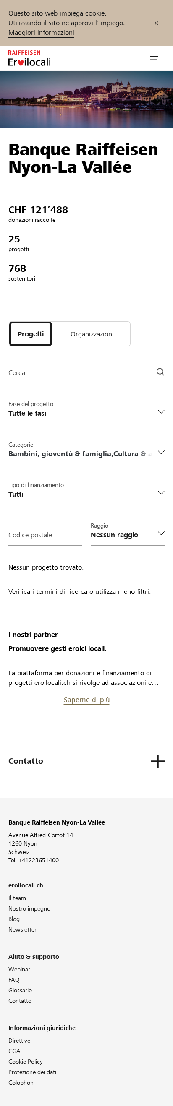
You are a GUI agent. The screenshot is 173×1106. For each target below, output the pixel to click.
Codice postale (30, 535)
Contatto (19, 1000)
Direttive (19, 1040)
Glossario (20, 990)
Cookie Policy (25, 1061)
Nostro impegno (29, 908)
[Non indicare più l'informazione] (156, 22)
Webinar (19, 969)
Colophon (21, 1082)
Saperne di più (87, 700)
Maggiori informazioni (41, 32)
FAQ (14, 979)
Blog (14, 919)
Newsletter (22, 929)
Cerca (16, 373)
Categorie (20, 444)
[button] (154, 58)
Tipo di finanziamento (36, 484)
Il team (17, 898)
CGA (14, 1051)
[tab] (30, 333)
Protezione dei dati (32, 1072)
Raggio (99, 525)
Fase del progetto (30, 404)
